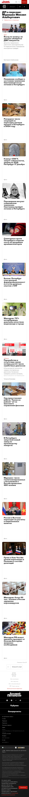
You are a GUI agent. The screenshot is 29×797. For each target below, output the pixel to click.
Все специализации (14, 683)
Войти (24, 2)
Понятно (23, 787)
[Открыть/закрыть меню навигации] (16, 2)
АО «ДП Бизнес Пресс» (7, 716)
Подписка (4, 723)
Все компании (14, 679)
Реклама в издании (6, 725)
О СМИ (4, 718)
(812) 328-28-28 (5, 737)
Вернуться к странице (11, 20)
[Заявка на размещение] (24, 6)
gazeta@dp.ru (5, 742)
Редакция (4, 720)
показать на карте (6, 733)
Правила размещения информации (14, 688)
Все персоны (14, 681)
